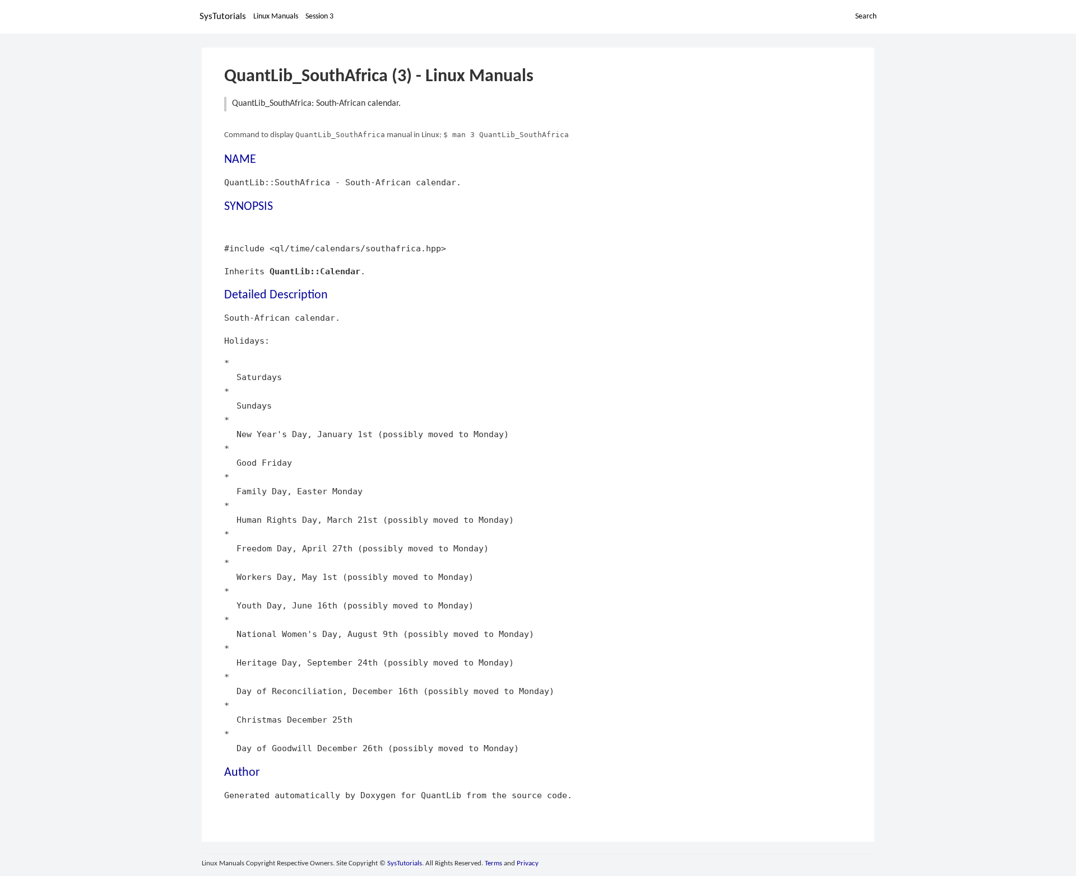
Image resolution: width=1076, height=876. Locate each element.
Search (865, 16)
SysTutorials (223, 16)
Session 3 (319, 16)
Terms (493, 863)
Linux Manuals (275, 16)
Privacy (528, 863)
